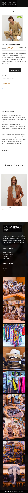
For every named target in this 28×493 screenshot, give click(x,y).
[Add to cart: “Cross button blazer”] (14, 193)
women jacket (11, 78)
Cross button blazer (7, 208)
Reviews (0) (5, 150)
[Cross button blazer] (23, 15)
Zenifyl (21, 491)
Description (6, 84)
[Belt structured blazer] (25, 15)
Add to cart (15, 70)
